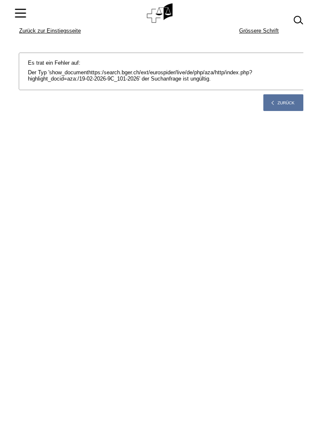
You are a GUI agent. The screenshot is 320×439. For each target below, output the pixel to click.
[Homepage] (160, 13)
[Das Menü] (20, 13)
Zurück (286, 103)
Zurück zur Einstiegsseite (50, 31)
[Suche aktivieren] (298, 20)
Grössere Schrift (259, 31)
